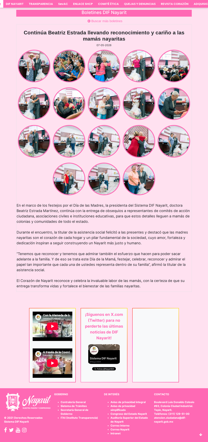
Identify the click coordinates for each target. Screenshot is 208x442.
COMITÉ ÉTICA (108, 4)
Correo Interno (120, 425)
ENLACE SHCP (83, 4)
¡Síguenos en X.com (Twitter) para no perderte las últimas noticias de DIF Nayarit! (104, 326)
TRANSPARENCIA (41, 4)
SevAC (63, 4)
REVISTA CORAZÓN (174, 4)
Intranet (115, 433)
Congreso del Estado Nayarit (128, 413)
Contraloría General (73, 402)
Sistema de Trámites (74, 406)
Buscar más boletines (106, 21)
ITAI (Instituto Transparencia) (79, 417)
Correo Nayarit (119, 429)
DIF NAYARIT (15, 4)
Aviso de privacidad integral (128, 402)
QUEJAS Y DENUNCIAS (140, 4)
